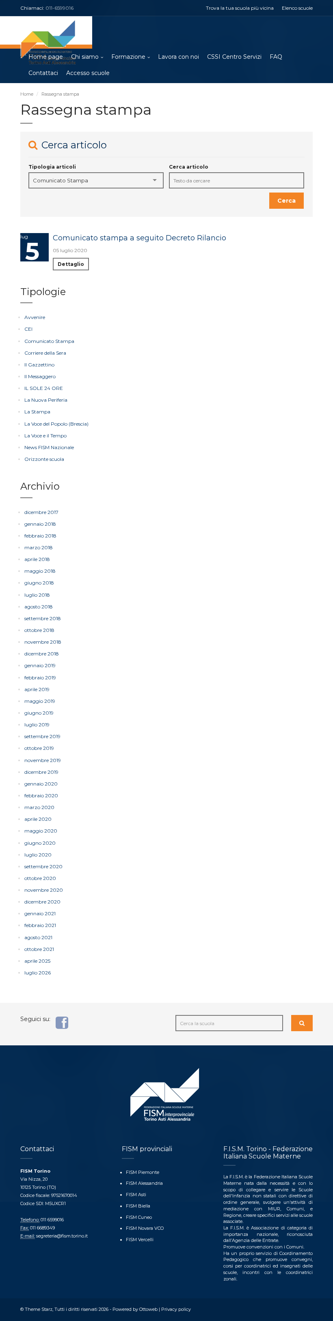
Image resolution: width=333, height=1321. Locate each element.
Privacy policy (176, 1309)
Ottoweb (148, 1309)
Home (26, 94)
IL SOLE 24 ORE (43, 388)
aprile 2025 (37, 961)
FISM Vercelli (140, 1239)
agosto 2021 (38, 937)
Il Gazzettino (39, 365)
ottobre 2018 (39, 630)
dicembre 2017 (41, 512)
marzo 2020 (39, 807)
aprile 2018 (37, 559)
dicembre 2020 (42, 902)
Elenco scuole (297, 8)
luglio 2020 (38, 855)
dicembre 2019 (41, 772)
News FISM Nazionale (49, 447)
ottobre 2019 (39, 748)
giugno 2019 (39, 713)
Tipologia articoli (52, 167)
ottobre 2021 (39, 949)
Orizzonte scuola (44, 459)
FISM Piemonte (142, 1172)
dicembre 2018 (41, 654)
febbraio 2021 (40, 925)
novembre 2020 (43, 890)
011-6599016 (59, 8)
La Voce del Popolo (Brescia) (56, 424)
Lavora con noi (178, 56)
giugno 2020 (40, 843)
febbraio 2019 (40, 677)
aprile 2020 (38, 819)
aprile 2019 (37, 689)
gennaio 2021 (40, 913)
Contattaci (43, 73)
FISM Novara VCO (145, 1228)
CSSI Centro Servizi (234, 56)
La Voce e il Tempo (45, 435)
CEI (28, 329)
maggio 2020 (40, 831)
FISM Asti (136, 1194)
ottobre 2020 (40, 878)
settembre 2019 (42, 736)
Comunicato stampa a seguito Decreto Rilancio (139, 237)
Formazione (128, 56)
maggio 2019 (39, 701)
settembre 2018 (42, 618)
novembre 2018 (42, 642)
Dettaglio (71, 264)
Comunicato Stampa (49, 341)
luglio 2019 (37, 725)
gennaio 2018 (40, 524)
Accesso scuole (88, 73)
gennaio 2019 (40, 665)
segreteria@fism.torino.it (62, 1236)
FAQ (276, 56)
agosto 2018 (38, 607)
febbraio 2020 (41, 795)
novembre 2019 (42, 760)
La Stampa (37, 412)
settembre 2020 (43, 866)
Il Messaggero (40, 376)
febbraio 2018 (40, 536)
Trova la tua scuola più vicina (240, 8)
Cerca (286, 200)
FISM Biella (138, 1206)
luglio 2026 (37, 973)
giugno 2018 (39, 583)
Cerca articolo (188, 167)
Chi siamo (85, 56)
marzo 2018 (38, 547)
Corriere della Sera (45, 353)
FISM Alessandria (144, 1183)
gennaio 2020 (41, 784)
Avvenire (34, 317)
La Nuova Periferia (45, 400)
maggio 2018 (40, 571)
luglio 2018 (37, 595)
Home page (45, 56)
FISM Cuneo (139, 1217)
